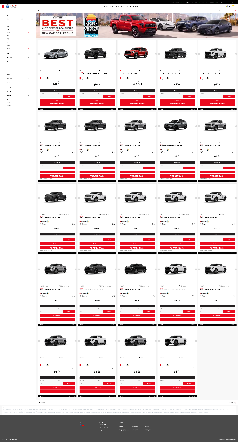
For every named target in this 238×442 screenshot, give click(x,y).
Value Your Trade (57, 100)
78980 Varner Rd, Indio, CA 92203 (229, 2)
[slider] (8, 19)
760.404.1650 (210, 2)
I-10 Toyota (41, 109)
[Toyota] (3, 6)
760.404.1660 (175, 2)
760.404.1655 (192, 2)
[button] (75, 54)
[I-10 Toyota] (11, 6)
